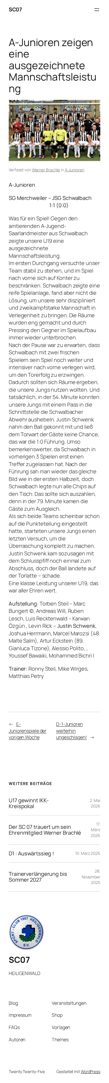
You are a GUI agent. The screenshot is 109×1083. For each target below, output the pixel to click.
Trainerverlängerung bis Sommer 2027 (38, 877)
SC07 (15, 9)
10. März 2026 (87, 853)
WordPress (90, 1071)
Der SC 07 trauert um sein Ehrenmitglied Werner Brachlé (45, 830)
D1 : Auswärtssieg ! (31, 853)
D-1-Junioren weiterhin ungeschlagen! (71, 730)
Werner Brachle (46, 169)
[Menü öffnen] (96, 9)
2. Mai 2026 (95, 803)
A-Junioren (74, 169)
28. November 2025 (91, 876)
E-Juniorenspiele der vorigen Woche (28, 730)
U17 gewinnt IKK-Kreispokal (29, 803)
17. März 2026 (95, 829)
